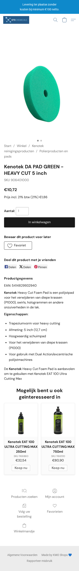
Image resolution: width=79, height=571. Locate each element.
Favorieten (55, 511)
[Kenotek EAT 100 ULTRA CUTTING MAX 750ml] (58, 420)
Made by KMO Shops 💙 (57, 555)
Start (7, 146)
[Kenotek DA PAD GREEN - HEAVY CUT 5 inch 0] (39, 89)
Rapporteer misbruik (39, 560)
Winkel (22, 146)
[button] (16, 20)
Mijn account (54, 497)
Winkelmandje (24, 531)
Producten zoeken (24, 497)
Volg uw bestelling (24, 514)
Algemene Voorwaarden (22, 555)
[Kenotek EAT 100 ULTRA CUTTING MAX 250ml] (21, 420)
